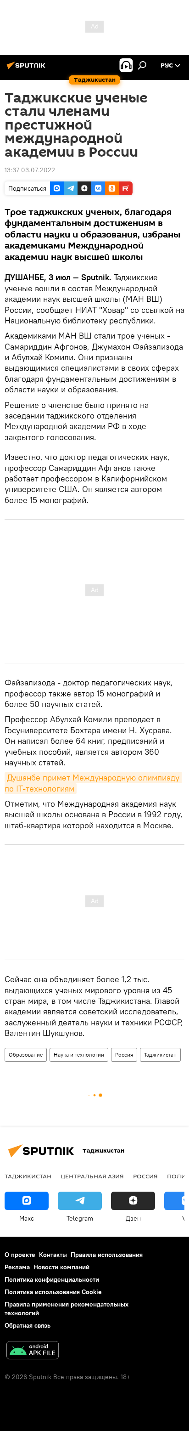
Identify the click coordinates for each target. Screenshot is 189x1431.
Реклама (17, 1267)
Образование (26, 1054)
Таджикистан (160, 1054)
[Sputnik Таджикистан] (27, 69)
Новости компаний (61, 1267)
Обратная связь (27, 1325)
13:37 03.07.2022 (30, 170)
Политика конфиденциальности (52, 1279)
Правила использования (107, 1254)
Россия (124, 1054)
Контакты (53, 1254)
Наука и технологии (79, 1054)
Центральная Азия (92, 1176)
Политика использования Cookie (53, 1292)
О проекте (20, 1254)
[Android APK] (32, 1351)
